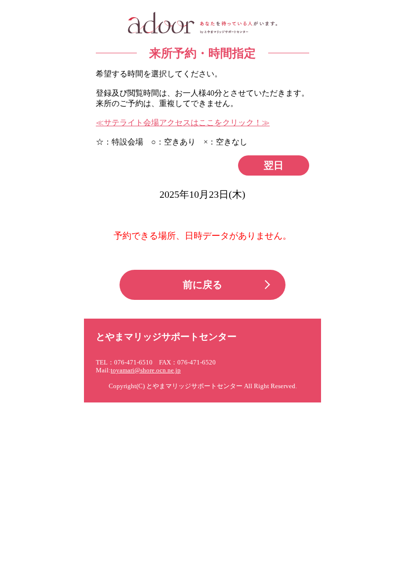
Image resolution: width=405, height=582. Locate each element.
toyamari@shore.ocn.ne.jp (146, 370)
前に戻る (202, 284)
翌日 (274, 165)
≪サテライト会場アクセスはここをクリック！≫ (183, 122)
